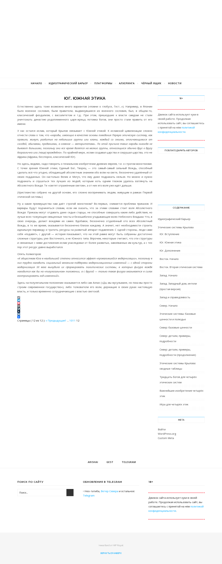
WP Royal (118, 545)
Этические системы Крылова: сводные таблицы (178, 365)
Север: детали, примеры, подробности (175, 338)
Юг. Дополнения (170, 250)
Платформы (103, 83)
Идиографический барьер (68, 83)
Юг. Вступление (169, 234)
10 (70, 320)
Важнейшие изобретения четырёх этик (181, 393)
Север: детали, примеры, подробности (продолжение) (178, 352)
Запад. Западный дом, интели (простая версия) (178, 286)
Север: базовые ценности (176, 327)
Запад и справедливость (175, 297)
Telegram (89, 495)
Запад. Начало (168, 275)
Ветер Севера (109, 491)
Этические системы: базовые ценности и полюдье (178, 316)
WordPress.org (167, 433)
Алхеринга (127, 83)
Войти (162, 429)
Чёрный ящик (151, 83)
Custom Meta (166, 438)
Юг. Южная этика (170, 242)
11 (74, 320)
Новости (175, 83)
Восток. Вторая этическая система (181, 267)
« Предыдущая (55, 320)
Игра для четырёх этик (174, 404)
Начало (36, 83)
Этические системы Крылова (176, 227)
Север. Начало (169, 305)
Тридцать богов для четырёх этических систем (178, 379)
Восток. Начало (169, 259)
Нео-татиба (111, 32)
